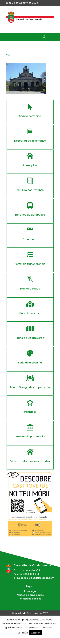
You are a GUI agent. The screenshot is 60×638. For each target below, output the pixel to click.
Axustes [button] (47, 627)
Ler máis (23, 632)
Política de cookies (30, 598)
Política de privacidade (30, 595)
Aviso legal (30, 591)
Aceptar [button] (35, 632)
